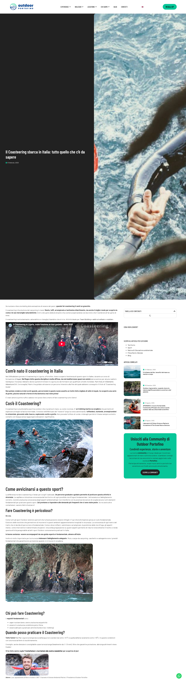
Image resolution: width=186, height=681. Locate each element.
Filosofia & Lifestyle (135, 353)
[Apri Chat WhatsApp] (179, 676)
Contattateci (30, 651)
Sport (130, 348)
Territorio (131, 345)
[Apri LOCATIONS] (96, 7)
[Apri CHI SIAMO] (109, 7)
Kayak (18, 379)
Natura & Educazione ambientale (140, 350)
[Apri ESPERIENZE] (70, 7)
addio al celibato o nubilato (103, 319)
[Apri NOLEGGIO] (82, 7)
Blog (129, 355)
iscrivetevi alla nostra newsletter (50, 651)
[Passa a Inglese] (142, 7)
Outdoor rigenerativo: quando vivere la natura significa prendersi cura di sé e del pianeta (157, 390)
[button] (174, 311)
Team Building (85, 319)
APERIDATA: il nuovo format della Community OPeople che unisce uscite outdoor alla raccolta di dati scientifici (156, 407)
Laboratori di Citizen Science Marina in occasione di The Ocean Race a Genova (156, 424)
